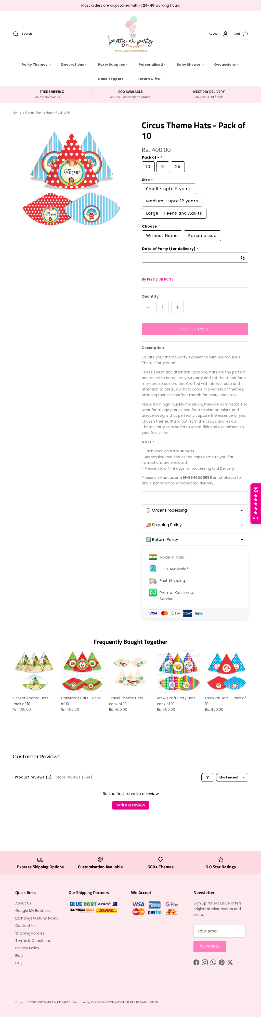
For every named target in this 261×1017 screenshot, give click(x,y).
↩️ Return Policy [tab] (162, 539)
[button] (255, 503)
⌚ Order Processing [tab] (166, 510)
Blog (19, 955)
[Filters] (207, 777)
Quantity (150, 296)
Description (153, 347)
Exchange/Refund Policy (36, 918)
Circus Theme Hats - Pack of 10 (47, 113)
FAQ (18, 963)
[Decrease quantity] (148, 307)
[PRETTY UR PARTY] (130, 34)
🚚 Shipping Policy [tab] (164, 525)
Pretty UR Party (160, 279)
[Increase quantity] (177, 307)
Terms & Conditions (33, 940)
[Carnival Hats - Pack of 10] (226, 671)
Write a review (130, 805)
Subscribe (209, 946)
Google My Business (32, 910)
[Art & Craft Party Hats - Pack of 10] (178, 671)
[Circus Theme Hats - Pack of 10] (71, 178)
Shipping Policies (29, 933)
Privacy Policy (27, 948)
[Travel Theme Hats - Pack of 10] (130, 671)
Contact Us (25, 925)
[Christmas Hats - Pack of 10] (82, 671)
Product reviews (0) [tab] (33, 777)
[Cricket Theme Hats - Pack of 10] (34, 671)
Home (17, 113)
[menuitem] (36, 64)
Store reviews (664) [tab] (74, 777)
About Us (23, 903)
